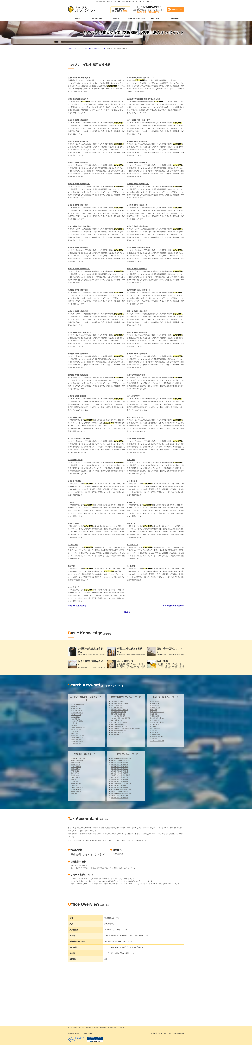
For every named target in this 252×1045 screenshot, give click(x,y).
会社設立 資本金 (76, 729)
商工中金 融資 (154, 724)
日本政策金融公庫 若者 (78, 727)
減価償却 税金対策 (77, 760)
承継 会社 (74, 779)
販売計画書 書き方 (156, 728)
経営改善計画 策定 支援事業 (119, 710)
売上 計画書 (153, 730)
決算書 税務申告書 (77, 787)
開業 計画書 (153, 739)
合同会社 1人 (75, 706)
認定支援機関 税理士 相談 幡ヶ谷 (138, 290)
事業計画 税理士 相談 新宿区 (78, 120)
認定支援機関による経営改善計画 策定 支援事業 (125, 728)
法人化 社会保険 (76, 708)
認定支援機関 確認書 (75, 460)
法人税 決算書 (73, 545)
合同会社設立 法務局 (77, 735)
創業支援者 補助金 (77, 713)
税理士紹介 (155, 18)
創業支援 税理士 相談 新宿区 (137, 332)
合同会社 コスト (76, 744)
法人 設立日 (72, 502)
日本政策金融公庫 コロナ (158, 718)
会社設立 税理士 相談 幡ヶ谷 (137, 205)
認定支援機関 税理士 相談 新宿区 (138, 247)
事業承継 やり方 (76, 789)
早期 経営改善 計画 (117, 705)
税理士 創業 (131, 460)
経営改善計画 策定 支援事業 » (173, 606)
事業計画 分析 (154, 705)
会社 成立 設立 (132, 481)
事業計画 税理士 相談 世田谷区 (79, 184)
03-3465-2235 (151, 7)
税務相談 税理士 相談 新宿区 (137, 141)
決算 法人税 (131, 523)
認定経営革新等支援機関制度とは (80, 78)
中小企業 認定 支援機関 (118, 716)
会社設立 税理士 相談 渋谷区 (78, 311)
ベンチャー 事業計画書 (157, 741)
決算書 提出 (75, 785)
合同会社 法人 (132, 502)
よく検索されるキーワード (135, 18)
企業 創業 (74, 723)
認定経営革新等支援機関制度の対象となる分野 (143, 99)
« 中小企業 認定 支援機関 (77, 606)
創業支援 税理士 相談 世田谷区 (79, 269)
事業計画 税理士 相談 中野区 (78, 247)
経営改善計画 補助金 (117, 732)
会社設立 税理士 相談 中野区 (78, 205)
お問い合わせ (177, 9)
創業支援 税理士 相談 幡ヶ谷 (137, 269)
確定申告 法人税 (73, 587)
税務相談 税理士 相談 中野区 (78, 290)
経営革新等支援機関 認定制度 (120, 703)
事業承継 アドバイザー (78, 758)
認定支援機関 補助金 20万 (136, 438)
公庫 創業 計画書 (155, 734)
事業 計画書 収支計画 (156, 736)
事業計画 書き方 (155, 720)
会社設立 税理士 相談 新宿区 (78, 162)
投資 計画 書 (154, 732)
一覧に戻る (126, 612)
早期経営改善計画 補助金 (118, 712)
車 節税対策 (75, 771)
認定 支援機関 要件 (133, 396)
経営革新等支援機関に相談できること (140, 78)
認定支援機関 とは (74, 417)
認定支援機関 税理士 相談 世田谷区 (80, 332)
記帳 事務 (71, 566)
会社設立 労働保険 (74, 481)
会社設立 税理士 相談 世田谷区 (138, 226)
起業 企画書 (153, 710)
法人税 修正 (131, 566)
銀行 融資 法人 (154, 703)
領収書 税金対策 (76, 791)
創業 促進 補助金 (76, 711)
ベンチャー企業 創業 (77, 704)
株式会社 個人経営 (77, 737)
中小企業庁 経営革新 (117, 701)
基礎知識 (116, 18)
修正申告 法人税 (132, 545)
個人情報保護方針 (74, 1033)
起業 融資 (153, 726)
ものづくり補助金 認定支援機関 (79, 438)
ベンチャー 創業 (76, 715)
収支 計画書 (153, 714)
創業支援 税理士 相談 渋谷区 (78, 375)
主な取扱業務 (97, 18)
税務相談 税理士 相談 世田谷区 (138, 184)
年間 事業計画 (154, 701)
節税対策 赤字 (75, 763)
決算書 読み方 (75, 775)
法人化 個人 (75, 725)
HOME (77, 18)
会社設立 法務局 (73, 523)
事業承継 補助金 (76, 767)
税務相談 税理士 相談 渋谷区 (78, 354)
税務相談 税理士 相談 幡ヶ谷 (137, 162)
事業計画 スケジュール (157, 712)
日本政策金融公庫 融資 (157, 722)
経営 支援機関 (115, 734)
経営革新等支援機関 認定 (136, 375)
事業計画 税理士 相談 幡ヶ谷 (78, 141)
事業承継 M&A (75, 769)
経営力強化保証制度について (78, 99)
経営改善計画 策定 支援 (135, 417)
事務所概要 (174, 18)
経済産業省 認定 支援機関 (77, 396)
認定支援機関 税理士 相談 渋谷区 (79, 226)
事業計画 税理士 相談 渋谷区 (137, 354)
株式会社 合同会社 (77, 741)
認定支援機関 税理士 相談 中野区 (138, 120)
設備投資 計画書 (155, 708)
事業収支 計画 (154, 716)
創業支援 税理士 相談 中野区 (137, 311)
